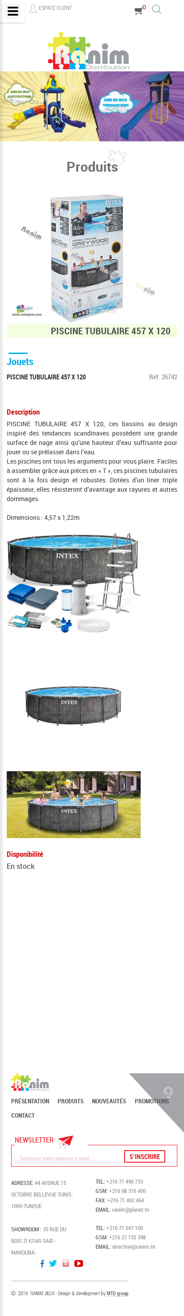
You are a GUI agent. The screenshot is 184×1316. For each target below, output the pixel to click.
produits (71, 1101)
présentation (30, 1101)
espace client (55, 7)
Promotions (152, 1101)
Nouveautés (109, 1101)
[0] (139, 23)
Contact (23, 1115)
